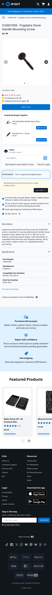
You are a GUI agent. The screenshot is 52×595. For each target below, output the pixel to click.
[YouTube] (26, 544)
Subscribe (44, 520)
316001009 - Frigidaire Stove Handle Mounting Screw (26, 17)
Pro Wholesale (32, 464)
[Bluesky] (35, 544)
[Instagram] (21, 544)
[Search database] (38, 4)
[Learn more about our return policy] (19, 214)
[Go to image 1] (24, 83)
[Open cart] (43, 4)
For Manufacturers (34, 472)
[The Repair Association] (45, 544)
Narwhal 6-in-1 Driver (21, 133)
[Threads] (40, 544)
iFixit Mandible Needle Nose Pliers (26, 121)
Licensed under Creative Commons (26, 583)
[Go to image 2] (27, 83)
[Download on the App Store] (37, 494)
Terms (4, 500)
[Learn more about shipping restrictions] (20, 98)
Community (31, 461)
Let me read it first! (11, 525)
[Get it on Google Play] (37, 501)
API (3, 476)
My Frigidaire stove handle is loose (19, 164)
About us (5, 461)
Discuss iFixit (7, 468)
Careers (5, 472)
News (29, 480)
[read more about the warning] (36, 297)
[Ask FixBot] (45, 158)
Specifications (8, 252)
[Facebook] (11, 544)
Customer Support (9, 464)
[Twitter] (16, 544)
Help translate (24, 537)
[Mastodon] (31, 544)
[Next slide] (29, 441)
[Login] (49, 4)
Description (7, 224)
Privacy (5, 496)
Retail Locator (32, 468)
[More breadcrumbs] (3, 17)
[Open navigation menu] (2, 4)
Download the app (36, 487)
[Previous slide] (23, 441)
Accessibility (7, 492)
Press (29, 476)
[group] (6, 62)
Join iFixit (41, 190)
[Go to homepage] (14, 4)
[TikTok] (6, 544)
